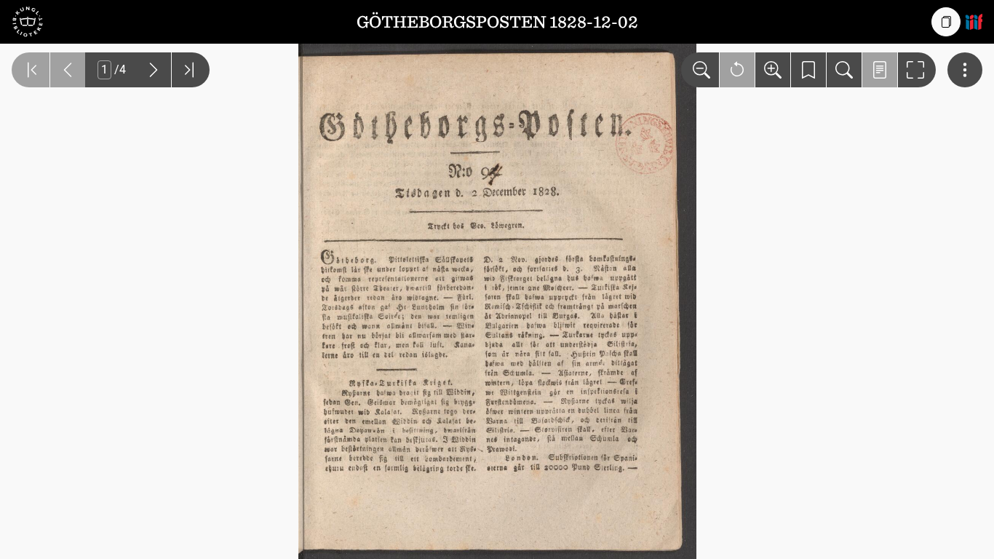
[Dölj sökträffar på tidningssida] (879, 69)
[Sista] (191, 69)
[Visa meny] (964, 69)
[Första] (30, 69)
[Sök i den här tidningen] (844, 69)
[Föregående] (67, 69)
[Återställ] (737, 69)
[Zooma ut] (700, 69)
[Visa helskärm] (917, 69)
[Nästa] (153, 69)
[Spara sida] (808, 69)
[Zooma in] (772, 69)
